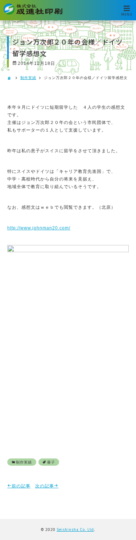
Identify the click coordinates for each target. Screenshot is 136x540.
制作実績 (28, 78)
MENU (126, 14)
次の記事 (44, 486)
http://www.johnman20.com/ (38, 227)
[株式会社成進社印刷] (33, 13)
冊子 (51, 462)
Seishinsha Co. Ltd (75, 529)
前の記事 (21, 486)
